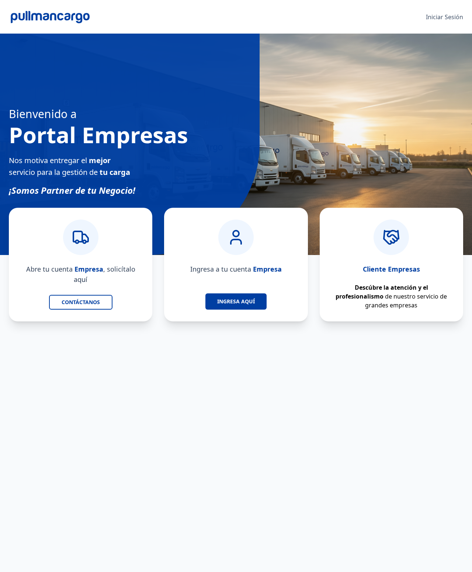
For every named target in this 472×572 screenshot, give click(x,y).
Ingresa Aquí (236, 301)
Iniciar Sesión (444, 17)
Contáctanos (81, 302)
